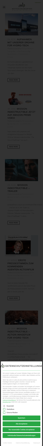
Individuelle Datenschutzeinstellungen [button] (21, 435)
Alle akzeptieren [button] (21, 424)
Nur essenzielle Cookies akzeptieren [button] (22, 429)
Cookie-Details (7, 443)
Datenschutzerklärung (9, 400)
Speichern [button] (21, 418)
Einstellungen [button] (7, 402)
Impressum (36, 443)
